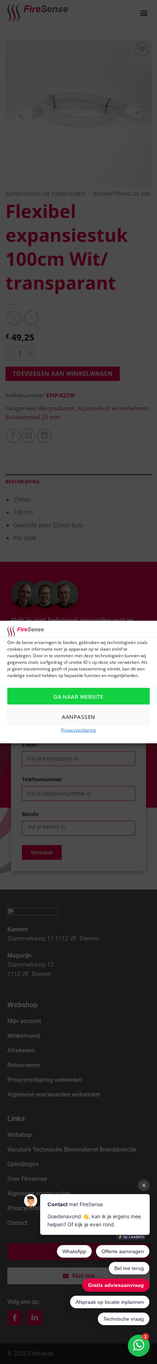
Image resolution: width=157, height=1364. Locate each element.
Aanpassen (78, 716)
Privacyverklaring (78, 730)
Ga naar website (78, 696)
